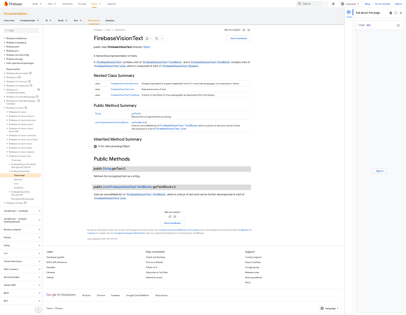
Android (86, 295)
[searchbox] (21, 30)
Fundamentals (27, 20)
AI (47, 20)
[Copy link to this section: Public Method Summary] (140, 106)
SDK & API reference (56, 262)
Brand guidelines (253, 277)
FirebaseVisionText (109, 62)
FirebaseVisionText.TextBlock (162, 62)
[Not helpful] (248, 30)
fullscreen (396, 13)
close (401, 13)
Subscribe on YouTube (157, 272)
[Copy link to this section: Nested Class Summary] (137, 76)
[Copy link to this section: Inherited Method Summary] (145, 140)
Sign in (398, 3)
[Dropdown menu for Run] (56, 4)
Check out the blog (155, 257)
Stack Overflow (253, 262)
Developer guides (55, 257)
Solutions (68, 3)
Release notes (252, 272)
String (98, 113)
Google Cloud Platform (137, 295)
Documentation (15, 14)
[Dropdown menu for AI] (51, 20)
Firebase (98, 30)
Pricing (82, 3)
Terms (49, 308)
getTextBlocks (138, 122)
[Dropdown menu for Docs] (101, 4)
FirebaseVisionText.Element (180, 66)
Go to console (382, 3)
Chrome (101, 295)
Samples (110, 20)
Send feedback (239, 38)
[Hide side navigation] (38, 309)
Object (146, 47)
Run (50, 3)
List (96, 122)
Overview (9, 20)
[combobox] (312, 4)
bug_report (391, 13)
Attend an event (154, 277)
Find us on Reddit (154, 262)
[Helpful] (244, 30)
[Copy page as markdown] (157, 38)
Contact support (253, 257)
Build (35, 3)
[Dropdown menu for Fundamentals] (39, 20)
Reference (94, 20)
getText (135, 113)
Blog (367, 3)
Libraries (50, 272)
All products (161, 295)
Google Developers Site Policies (130, 233)
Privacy (59, 308)
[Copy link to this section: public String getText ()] (128, 169)
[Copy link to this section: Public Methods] (133, 159)
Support (112, 3)
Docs (94, 3)
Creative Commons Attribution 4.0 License (178, 230)
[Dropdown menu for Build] (42, 4)
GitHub (50, 277)
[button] (20, 38)
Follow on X (151, 267)
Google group (252, 267)
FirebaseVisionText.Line (110, 66)
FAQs (248, 282)
